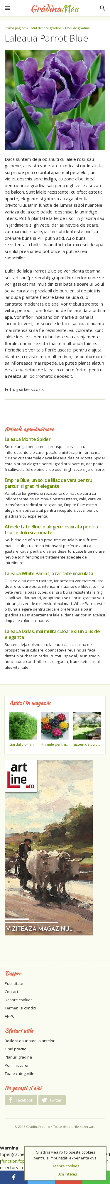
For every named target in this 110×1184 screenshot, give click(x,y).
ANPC (9, 1016)
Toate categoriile (19, 1073)
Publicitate (14, 983)
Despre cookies (19, 999)
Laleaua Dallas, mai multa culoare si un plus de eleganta (52, 634)
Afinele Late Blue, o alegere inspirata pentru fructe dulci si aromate (51, 529)
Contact (11, 991)
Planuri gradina (18, 1057)
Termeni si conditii (21, 1008)
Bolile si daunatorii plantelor (30, 1040)
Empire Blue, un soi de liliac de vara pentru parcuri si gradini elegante (48, 483)
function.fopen (15, 1161)
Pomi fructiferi (17, 1065)
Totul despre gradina (45, 28)
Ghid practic (15, 1049)
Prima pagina (15, 28)
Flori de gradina (77, 28)
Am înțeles (67, 1174)
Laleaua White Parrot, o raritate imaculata (49, 573)
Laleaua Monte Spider (27, 439)
